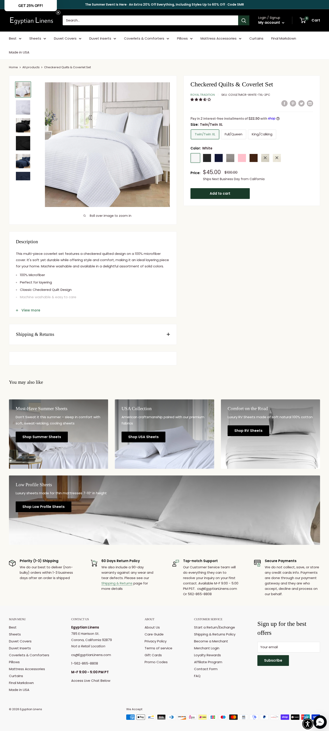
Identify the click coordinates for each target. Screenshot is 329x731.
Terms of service (158, 648)
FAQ (197, 675)
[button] (201, 99)
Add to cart (220, 193)
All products (31, 67)
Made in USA (19, 52)
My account (269, 22)
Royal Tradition (202, 94)
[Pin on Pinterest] (293, 103)
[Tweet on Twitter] (301, 103)
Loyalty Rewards (207, 655)
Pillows (182, 38)
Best (13, 38)
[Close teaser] (58, 12)
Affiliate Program (208, 662)
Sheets (35, 38)
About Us (152, 627)
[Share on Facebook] (284, 103)
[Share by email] (310, 103)
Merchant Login (206, 648)
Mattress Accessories (219, 38)
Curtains (256, 38)
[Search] (243, 20)
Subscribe (273, 660)
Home (13, 67)
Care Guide (154, 634)
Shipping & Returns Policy (214, 634)
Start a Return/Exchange (214, 627)
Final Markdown (283, 38)
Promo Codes (156, 662)
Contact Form (206, 669)
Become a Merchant (211, 641)
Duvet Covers (65, 38)
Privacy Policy (156, 641)
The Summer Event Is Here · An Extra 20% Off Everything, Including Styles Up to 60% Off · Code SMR (164, 4)
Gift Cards (153, 655)
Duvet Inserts (100, 38)
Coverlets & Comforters (144, 38)
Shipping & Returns (116, 583)
